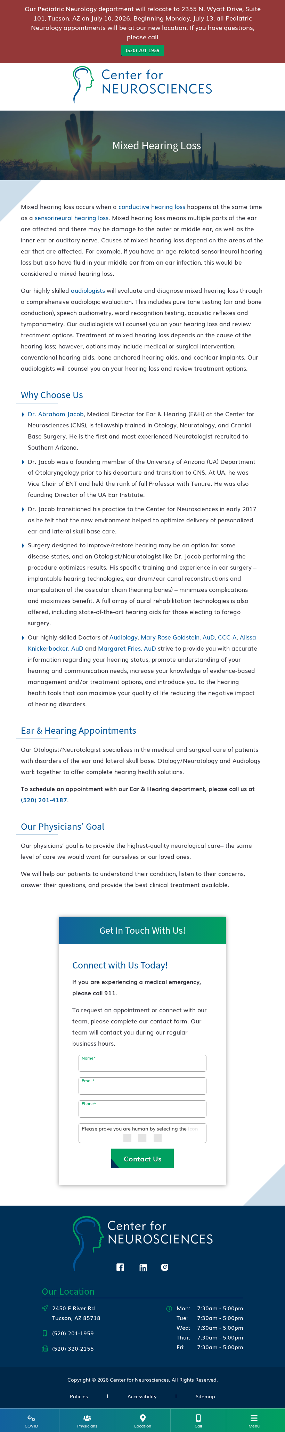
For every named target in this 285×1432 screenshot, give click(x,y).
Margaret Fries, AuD (127, 648)
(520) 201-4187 (44, 799)
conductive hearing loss (152, 206)
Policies (79, 1396)
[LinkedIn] (142, 1266)
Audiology (123, 637)
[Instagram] (165, 1266)
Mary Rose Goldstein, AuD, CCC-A (189, 637)
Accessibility (142, 1396)
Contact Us (143, 1158)
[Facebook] (120, 1266)
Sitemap (205, 1396)
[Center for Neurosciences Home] (142, 85)
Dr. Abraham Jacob (56, 413)
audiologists (88, 290)
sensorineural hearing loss (71, 217)
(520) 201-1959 (143, 50)
